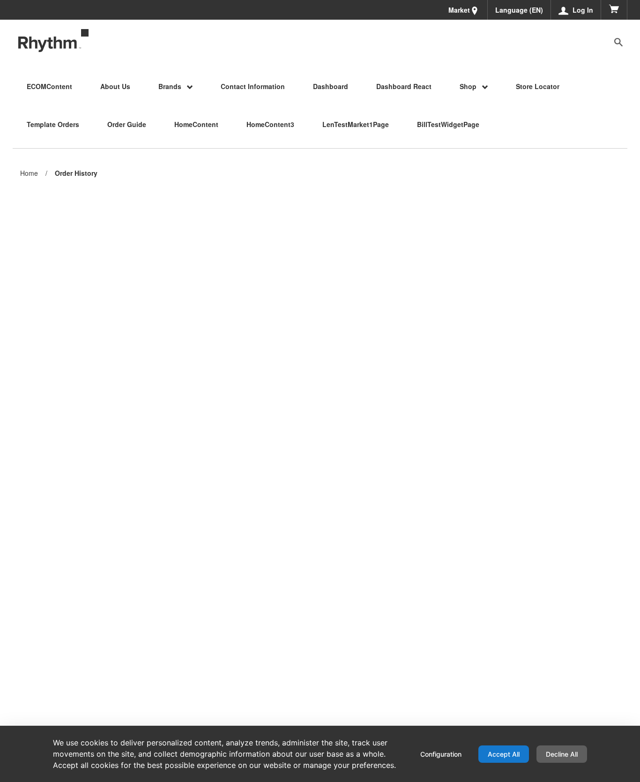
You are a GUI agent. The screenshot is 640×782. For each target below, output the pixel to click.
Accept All (504, 754)
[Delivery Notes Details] (53, 41)
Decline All (562, 754)
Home (29, 173)
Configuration (440, 754)
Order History (76, 173)
